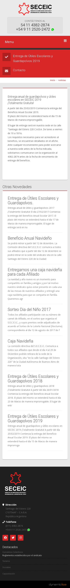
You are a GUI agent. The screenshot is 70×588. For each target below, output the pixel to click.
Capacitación (8, 573)
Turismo (6, 561)
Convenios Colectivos (12, 552)
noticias (62, 80)
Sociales (6, 567)
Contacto (19, 70)
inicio (52, 80)
